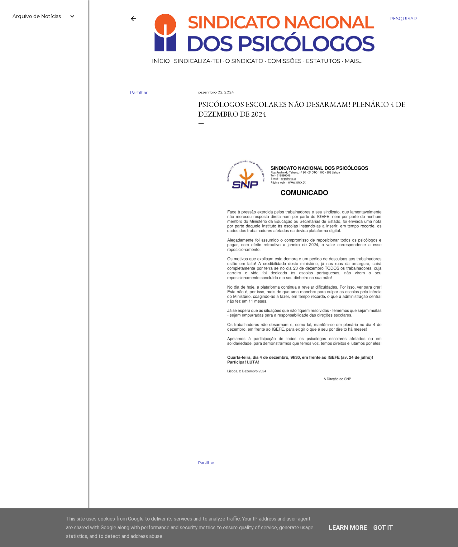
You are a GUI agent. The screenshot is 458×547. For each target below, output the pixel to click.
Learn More (348, 527)
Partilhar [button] (139, 92)
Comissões (285, 61)
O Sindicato (244, 61)
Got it (383, 527)
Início (161, 61)
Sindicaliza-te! (197, 61)
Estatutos (323, 61)
